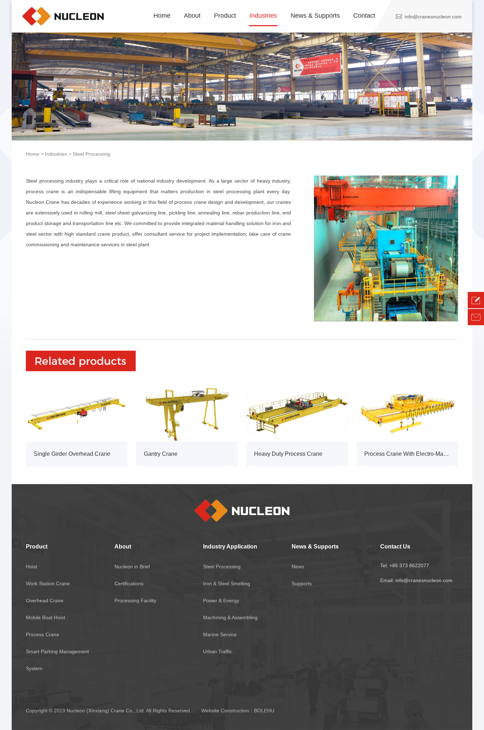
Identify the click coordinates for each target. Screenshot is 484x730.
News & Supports (315, 15)
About (192, 15)
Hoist (31, 566)
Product (225, 15)
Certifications (128, 583)
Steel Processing (91, 154)
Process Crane (42, 634)
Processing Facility (135, 600)
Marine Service (220, 634)
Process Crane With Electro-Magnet (407, 454)
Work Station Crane (48, 583)
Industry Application (230, 547)
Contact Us (395, 547)
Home (161, 15)
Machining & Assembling (230, 617)
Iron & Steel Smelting (226, 583)
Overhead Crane (44, 600)
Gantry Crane (161, 454)
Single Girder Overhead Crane (72, 454)
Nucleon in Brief (132, 566)
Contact (364, 15)
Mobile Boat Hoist (45, 617)
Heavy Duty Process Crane (288, 454)
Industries (263, 15)
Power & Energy (221, 600)
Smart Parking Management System (57, 660)
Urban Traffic (217, 651)
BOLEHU (264, 710)
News (298, 566)
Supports (302, 583)
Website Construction (225, 710)
